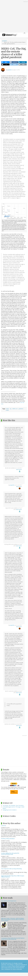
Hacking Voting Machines (8, 838)
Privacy (24, 963)
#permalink (19, 469)
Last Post (3, 825)
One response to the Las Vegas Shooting (11, 868)
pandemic (21, 408)
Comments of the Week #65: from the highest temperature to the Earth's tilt (12, 938)
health (7, 408)
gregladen (4, 40)
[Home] (9, 35)
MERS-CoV (15, 408)
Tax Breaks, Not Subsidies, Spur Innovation (13, 805)
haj (10, 408)
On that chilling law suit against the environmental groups (10, 853)
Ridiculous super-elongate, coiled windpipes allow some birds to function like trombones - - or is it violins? (13, 919)
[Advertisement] (14, 16)
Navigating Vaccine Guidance (10, 810)
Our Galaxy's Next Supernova (8, 901)
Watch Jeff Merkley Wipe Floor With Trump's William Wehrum (12, 876)
